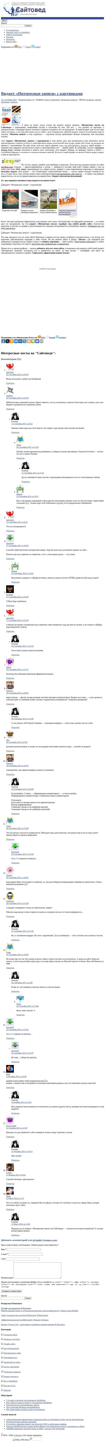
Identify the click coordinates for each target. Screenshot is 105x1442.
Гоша (18, 445)
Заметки (7, 1390)
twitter (37, 47)
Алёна (9, 1173)
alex (7, 740)
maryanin (10, 372)
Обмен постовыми (14, 35)
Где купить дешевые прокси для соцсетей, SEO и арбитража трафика (36, 1424)
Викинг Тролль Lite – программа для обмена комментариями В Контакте (33, 1324)
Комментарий (7, 1278)
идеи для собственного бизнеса (73, 145)
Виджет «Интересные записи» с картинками (42, 93)
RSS (20, 47)
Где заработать (12, 30)
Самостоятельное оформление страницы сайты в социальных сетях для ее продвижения (44, 1419)
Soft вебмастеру (10, 1358)
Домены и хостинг (12, 1339)
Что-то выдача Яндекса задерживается (23, 1407)
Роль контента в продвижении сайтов (22, 1405)
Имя (3, 1249)
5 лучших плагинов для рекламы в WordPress (26, 1400)
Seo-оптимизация (11, 1348)
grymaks (9, 595)
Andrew (9, 396)
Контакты (10, 39)
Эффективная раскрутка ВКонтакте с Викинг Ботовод (25, 1320)
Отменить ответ (50, 1240)
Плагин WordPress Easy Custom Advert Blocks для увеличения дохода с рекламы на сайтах (45, 1426)
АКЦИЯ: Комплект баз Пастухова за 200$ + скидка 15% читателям (35, 1429)
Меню (4, 21)
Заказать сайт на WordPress (18, 32)
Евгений (10, 543)
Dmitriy (9, 875)
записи (98, 100)
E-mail (4, 1254)
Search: (4, 23)
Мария (19, 494)
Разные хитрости (11, 1376)
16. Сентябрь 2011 (9, 100)
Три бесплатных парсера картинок (21, 1422)
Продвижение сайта (12, 1353)
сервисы (14, 102)
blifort (8, 667)
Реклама (9, 37)
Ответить (10, 383)
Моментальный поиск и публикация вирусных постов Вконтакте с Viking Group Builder (39, 1311)
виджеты (90, 100)
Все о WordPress (11, 1381)
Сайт (3, 1259)
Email (28, 47)
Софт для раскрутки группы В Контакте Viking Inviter (24, 1315)
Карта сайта (11, 42)
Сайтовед (18, 1435)
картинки (5, 102)
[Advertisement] (52, 68)
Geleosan (10, 901)
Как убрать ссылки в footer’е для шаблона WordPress (29, 1403)
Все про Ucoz (9, 1386)
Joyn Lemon (11, 1126)
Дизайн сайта (9, 1344)
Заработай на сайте (12, 1362)
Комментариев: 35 (26, 100)
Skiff (8, 1074)
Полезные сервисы (69, 100)
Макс (8, 1196)
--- (2, 1433)
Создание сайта (10, 1335)
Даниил (9, 691)
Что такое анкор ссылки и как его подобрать (25, 1409)
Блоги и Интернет (52, 100)
